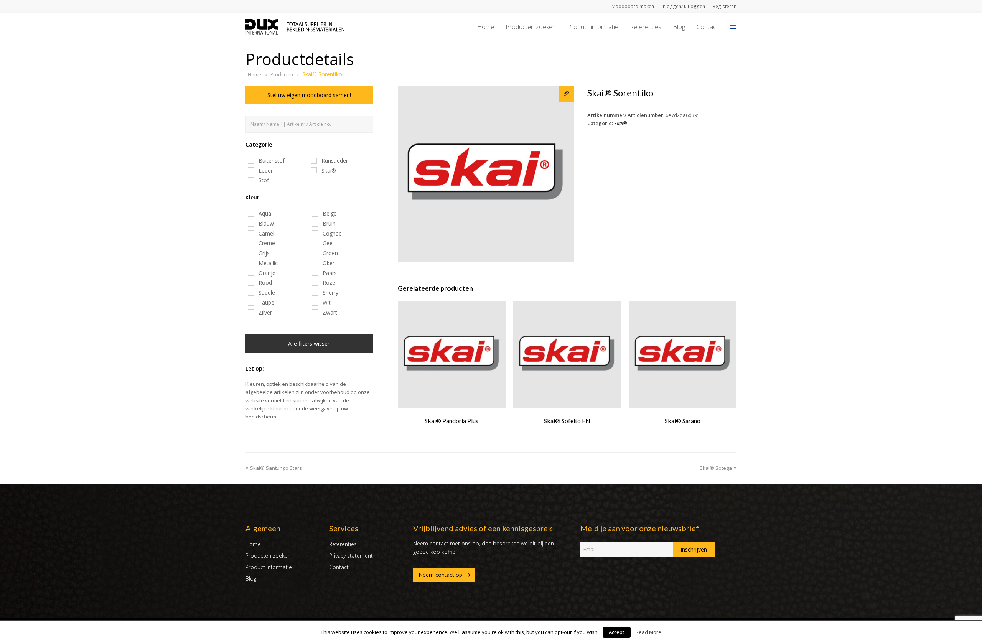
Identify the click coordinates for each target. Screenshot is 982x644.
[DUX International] (295, 26)
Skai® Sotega (716, 467)
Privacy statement (351, 555)
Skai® (620, 123)
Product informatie (269, 567)
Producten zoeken (268, 555)
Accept (616, 632)
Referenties (343, 544)
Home (254, 74)
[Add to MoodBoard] (566, 94)
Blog (251, 578)
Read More (648, 632)
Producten (281, 74)
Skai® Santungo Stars (276, 467)
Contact (339, 567)
